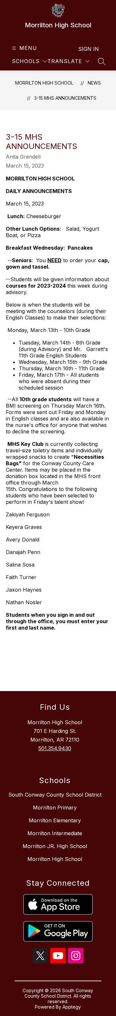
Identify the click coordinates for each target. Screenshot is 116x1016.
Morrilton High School (44, 83)
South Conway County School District (55, 794)
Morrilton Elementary (55, 820)
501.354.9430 (54, 748)
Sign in (88, 49)
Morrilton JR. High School (55, 846)
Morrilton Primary (55, 807)
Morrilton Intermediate (54, 833)
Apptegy (72, 1007)
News (94, 83)
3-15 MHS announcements (65, 98)
